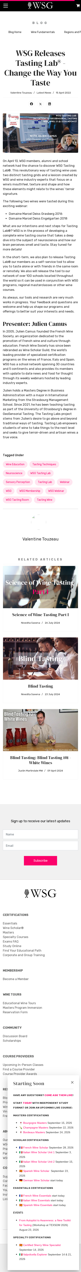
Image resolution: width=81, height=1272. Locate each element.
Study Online (12, 946)
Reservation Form (15, 1012)
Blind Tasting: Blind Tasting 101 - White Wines (40, 760)
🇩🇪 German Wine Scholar (34, 1180)
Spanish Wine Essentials (37, 1205)
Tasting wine (44, 499)
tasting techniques (44, 464)
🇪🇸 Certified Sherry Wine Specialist (40, 1245)
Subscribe (40, 860)
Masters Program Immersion (22, 1007)
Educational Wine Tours (19, 1003)
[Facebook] (31, 104)
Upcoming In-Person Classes (23, 1065)
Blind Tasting (40, 686)
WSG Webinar (56, 491)
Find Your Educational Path (22, 950)
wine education (15, 464)
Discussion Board (15, 1036)
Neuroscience (14, 473)
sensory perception (18, 482)
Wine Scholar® (13, 928)
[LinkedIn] (49, 104)
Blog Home (14, 32)
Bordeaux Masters (32, 1132)
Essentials (10, 923)
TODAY (27, 1103)
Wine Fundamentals (43, 32)
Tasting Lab (45, 482)
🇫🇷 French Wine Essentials (35, 1195)
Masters (8, 932)
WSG (8, 491)
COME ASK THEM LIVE (58, 1095)
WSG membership (29, 491)
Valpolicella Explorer (33, 1254)
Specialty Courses (15, 937)
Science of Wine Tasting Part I (40, 614)
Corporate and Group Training (24, 955)
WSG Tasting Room (17, 499)
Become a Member (16, 979)
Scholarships (12, 1040)
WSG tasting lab (40, 473)
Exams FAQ (10, 941)
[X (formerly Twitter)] (40, 104)
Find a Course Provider (19, 1069)
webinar (65, 482)
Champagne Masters (35, 1127)
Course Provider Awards (20, 1074)
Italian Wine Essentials (36, 1200)
